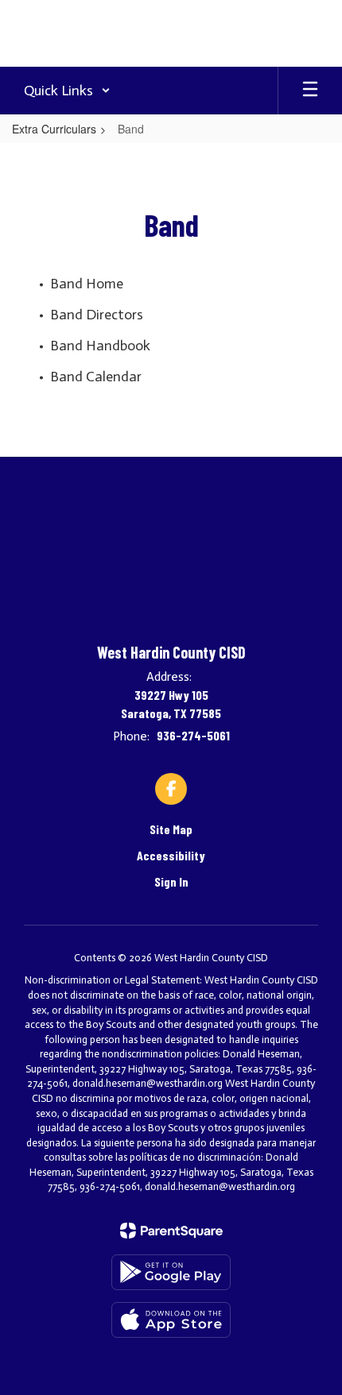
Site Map (171, 829)
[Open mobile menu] (310, 90)
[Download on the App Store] (171, 1320)
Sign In (171, 881)
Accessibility (171, 855)
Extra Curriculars (54, 129)
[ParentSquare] (171, 1230)
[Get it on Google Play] (171, 1272)
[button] (67, 90)
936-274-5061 (193, 735)
